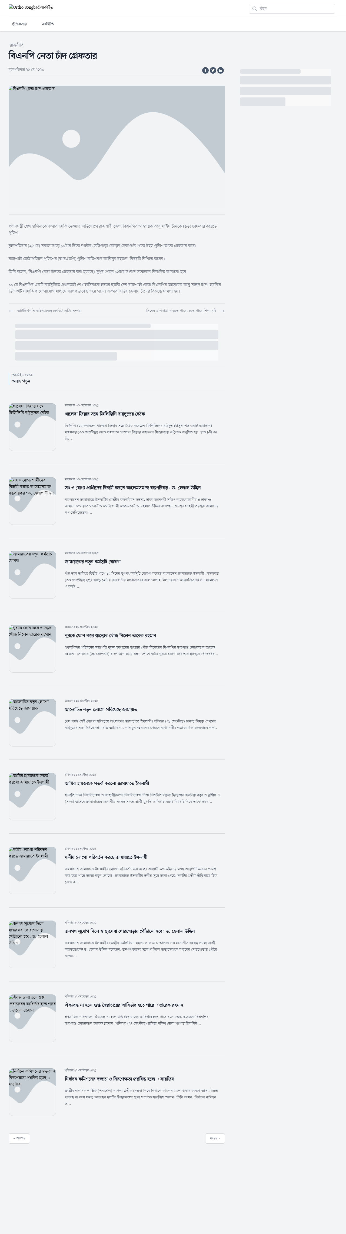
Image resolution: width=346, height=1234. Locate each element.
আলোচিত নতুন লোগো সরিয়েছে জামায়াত (101, 709)
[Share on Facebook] (205, 70)
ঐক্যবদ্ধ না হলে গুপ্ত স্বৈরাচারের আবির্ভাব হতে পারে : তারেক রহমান (124, 1005)
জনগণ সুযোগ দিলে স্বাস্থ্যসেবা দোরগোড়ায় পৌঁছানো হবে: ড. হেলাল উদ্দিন (130, 931)
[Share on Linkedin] (220, 70)
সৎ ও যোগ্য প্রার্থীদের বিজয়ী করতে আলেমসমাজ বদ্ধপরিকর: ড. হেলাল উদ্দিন (133, 488)
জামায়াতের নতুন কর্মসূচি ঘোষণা (93, 562)
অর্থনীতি (48, 24)
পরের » (215, 1138)
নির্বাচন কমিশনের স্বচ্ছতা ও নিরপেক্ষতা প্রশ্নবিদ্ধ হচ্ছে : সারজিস (119, 1079)
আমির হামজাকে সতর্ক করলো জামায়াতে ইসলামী (107, 783)
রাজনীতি (17, 45)
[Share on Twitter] (213, 70)
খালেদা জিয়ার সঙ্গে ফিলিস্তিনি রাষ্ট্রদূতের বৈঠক (105, 414)
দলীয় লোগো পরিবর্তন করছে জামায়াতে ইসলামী (106, 857)
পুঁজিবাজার (19, 24)
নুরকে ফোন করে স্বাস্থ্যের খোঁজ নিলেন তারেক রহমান (111, 636)
